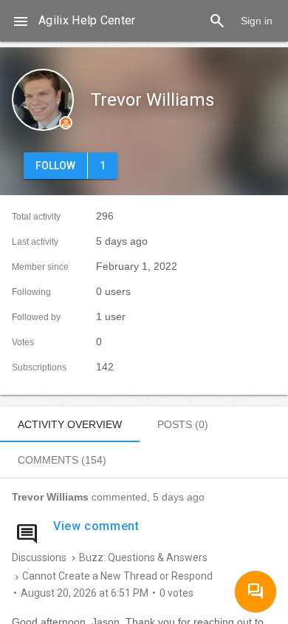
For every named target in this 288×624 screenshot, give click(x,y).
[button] (20, 20)
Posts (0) (182, 424)
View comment (96, 526)
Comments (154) (62, 460)
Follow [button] (55, 166)
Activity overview (70, 424)
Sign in (256, 21)
